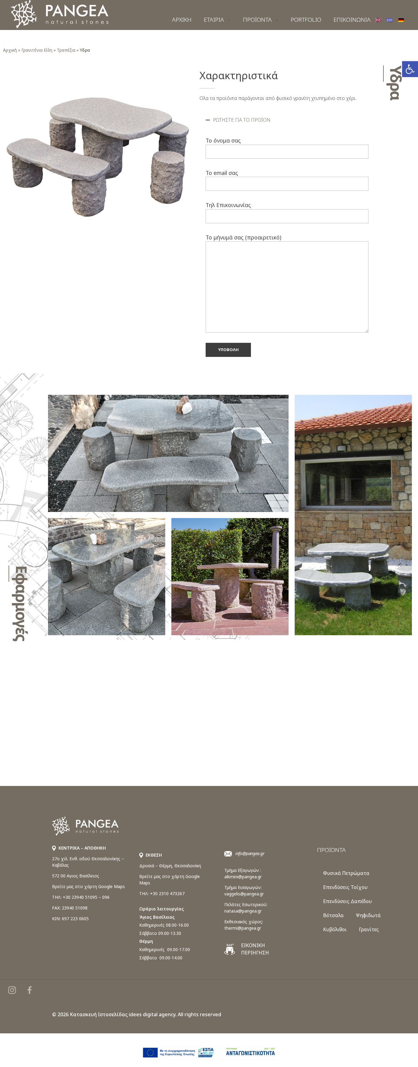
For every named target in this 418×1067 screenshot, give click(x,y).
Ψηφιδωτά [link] (368, 915)
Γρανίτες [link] (369, 929)
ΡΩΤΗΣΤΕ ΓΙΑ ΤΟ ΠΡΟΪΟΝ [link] (242, 120)
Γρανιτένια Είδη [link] (36, 50)
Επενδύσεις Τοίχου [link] (345, 887)
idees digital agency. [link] (153, 1014)
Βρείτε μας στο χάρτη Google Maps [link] (88, 886)
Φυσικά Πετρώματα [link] (346, 873)
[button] (287, 120)
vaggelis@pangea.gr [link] (244, 894)
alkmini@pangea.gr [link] (243, 877)
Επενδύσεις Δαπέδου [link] (347, 901)
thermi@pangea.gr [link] (242, 928)
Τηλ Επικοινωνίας (228, 205)
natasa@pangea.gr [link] (243, 911)
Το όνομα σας (223, 140)
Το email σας (222, 172)
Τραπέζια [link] (66, 50)
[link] (410, 69)
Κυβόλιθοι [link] (335, 929)
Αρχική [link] (10, 50)
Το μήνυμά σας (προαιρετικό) (243, 237)
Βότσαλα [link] (333, 915)
